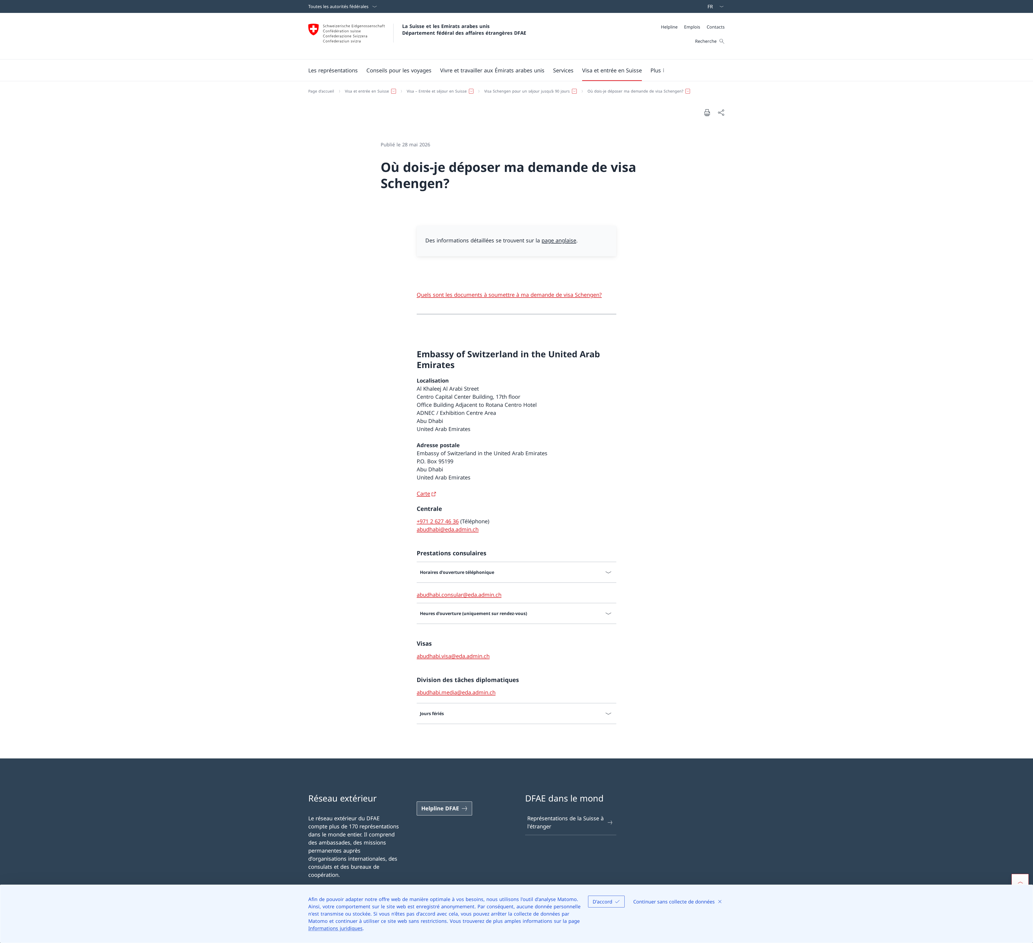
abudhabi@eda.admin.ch (448, 529)
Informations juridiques (335, 928)
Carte (423, 493)
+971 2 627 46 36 (438, 521)
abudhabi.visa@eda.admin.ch (453, 656)
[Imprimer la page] (707, 112)
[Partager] (721, 112)
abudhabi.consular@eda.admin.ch (459, 594)
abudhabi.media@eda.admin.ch (456, 692)
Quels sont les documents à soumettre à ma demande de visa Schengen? (509, 294)
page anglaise (559, 240)
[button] (333, 70)
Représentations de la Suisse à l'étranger (565, 822)
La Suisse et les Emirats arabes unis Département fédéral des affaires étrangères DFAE (464, 29)
